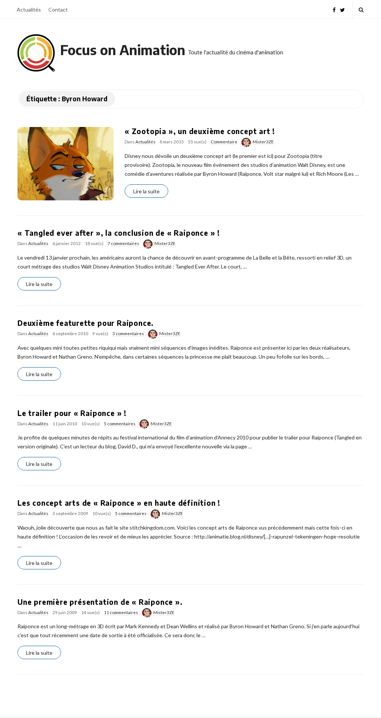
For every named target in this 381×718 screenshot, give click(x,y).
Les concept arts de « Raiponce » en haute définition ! (118, 502)
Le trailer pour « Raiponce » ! (72, 413)
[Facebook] (334, 9)
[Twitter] (342, 9)
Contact (58, 9)
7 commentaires (123, 243)
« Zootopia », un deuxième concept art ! (200, 131)
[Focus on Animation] (36, 53)
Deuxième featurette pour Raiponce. (85, 322)
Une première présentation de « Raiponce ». (100, 601)
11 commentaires (121, 612)
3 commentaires (128, 333)
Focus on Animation (122, 49)
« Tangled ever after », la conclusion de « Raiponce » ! (118, 232)
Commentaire (224, 141)
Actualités (29, 9)
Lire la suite (146, 191)
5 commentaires (119, 423)
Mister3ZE (263, 141)
